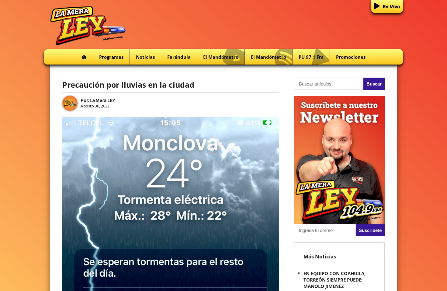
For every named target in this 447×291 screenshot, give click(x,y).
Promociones (351, 57)
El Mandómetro (220, 57)
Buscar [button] (374, 83)
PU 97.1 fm (311, 57)
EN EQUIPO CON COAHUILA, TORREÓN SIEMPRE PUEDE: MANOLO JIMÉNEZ (334, 279)
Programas (111, 57)
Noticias (145, 57)
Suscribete (370, 230)
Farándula (179, 57)
